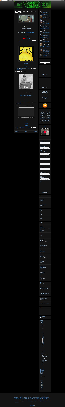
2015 (41, 386)
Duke (47, 112)
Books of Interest (41, 200)
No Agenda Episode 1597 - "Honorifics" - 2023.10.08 (25, 43)
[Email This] (32, 40)
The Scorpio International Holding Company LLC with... (44, 355)
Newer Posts (16, 131)
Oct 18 (42, 342)
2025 (41, 322)
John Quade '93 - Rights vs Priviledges (44, 288)
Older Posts (35, 131)
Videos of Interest (41, 205)
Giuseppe (41, 114)
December (42, 325)
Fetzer (47, 113)
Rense (47, 119)
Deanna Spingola (41, 240)
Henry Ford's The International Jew (43, 245)
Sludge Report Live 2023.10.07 (21, 71)
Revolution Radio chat (44, 97)
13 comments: (28, 40)
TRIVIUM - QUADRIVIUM (43, 287)
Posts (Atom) (27, 133)
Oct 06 (42, 362)
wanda (41, 218)
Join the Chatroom (26, 34)
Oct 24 (42, 336)
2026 (41, 321)
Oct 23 (42, 337)
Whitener (48, 121)
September (42, 369)
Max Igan (48, 117)
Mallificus (44, 117)
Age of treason (41, 227)
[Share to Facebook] (35, 68)
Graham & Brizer (47, 114)
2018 (41, 383)
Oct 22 (42, 338)
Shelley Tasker (41, 120)
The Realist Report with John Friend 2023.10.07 (24, 105)
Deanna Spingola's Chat (45, 92)
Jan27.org (41, 250)
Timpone (41, 121)
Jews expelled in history (42, 251)
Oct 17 (42, 343)
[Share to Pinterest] (35, 40)
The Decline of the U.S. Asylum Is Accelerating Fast (46, 16)
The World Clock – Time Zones (43, 204)
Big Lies (41, 235)
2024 (41, 323)
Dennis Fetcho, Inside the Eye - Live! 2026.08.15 (46, 49)
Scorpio (41, 214)
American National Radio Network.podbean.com (26, 95)
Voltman (44, 121)
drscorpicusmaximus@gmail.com (30, 32)
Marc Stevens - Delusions (42, 289)
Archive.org (26, 123)
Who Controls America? (42, 278)
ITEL (40, 115)
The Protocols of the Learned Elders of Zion (44, 293)
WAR (40, 277)
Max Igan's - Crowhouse (42, 256)
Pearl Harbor (41, 262)
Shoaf (45, 120)
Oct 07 (42, 361)
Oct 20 (42, 340)
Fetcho (44, 113)
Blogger (34, 405)
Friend (17, 128)
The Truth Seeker (41, 273)
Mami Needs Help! (42, 283)
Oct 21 (42, 339)
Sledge (17, 103)
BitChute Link (45, 74)
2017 (41, 384)
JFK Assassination (42, 252)
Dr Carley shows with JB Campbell (43, 241)
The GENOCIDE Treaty (42, 299)
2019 (41, 382)
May (41, 373)
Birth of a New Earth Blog (42, 236)
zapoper (18, 40)
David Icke (44, 112)
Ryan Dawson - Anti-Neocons (43, 267)
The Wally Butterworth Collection (43, 298)
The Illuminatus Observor (42, 272)
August (42, 370)
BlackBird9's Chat (45, 91)
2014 (41, 387)
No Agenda (26, 63)
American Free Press (42, 230)
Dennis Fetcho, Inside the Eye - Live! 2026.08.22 (46, 21)
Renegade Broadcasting (42, 266)
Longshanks (41, 117)
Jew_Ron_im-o (44, 115)
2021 (41, 380)
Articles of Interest (42, 199)
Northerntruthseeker (42, 261)
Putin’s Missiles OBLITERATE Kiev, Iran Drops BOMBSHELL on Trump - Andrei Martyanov (46, 44)
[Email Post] (31, 40)
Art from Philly (41, 234)
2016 (41, 385)
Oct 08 (42, 353)
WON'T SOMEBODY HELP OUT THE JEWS (46, 53)
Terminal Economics (42, 268)
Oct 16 (42, 344)
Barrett (41, 111)
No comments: (28, 68)
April (41, 374)
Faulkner (41, 113)
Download (28, 38)
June (41, 372)
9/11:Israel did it (41, 226)
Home (26, 131)
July (41, 371)
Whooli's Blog (41, 206)
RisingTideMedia (45, 98)
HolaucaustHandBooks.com (43, 246)
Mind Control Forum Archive (43, 257)
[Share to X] (34, 40)
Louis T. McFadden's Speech (43, 294)
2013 (41, 388)
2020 (41, 381)
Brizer (41, 210)
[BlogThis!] (33, 40)
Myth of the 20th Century (43, 118)
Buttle (41, 112)
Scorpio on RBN (26, 36)
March (42, 375)
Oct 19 (42, 341)
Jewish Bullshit (48, 115)
